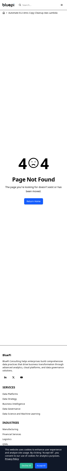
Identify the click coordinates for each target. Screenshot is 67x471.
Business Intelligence (13, 403)
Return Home (34, 201)
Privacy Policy (12, 458)
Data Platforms (10, 393)
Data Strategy (9, 398)
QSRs (5, 444)
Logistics (7, 439)
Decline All (26, 465)
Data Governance (11, 408)
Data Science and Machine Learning (21, 413)
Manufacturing (10, 429)
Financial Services (11, 434)
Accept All (41, 465)
